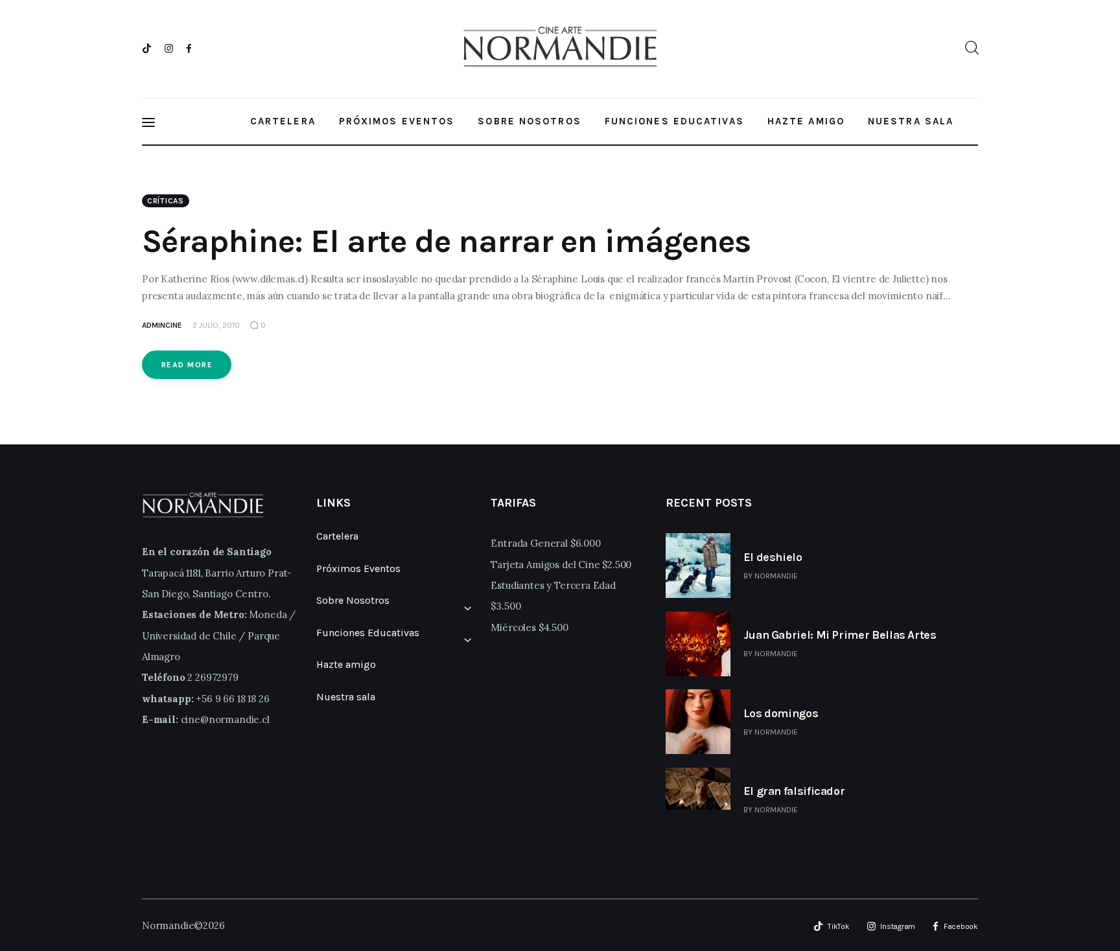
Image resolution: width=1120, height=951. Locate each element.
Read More (187, 364)
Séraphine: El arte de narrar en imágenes (446, 241)
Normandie (776, 575)
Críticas (165, 200)
